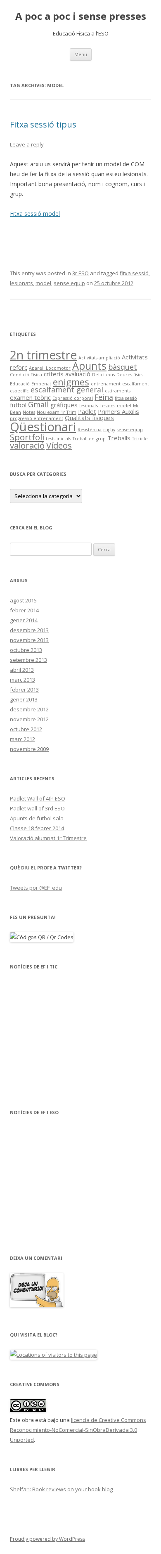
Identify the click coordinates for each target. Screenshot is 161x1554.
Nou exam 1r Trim (56, 412)
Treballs (118, 438)
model (43, 283)
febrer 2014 (24, 610)
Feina (104, 397)
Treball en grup (89, 439)
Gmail (38, 404)
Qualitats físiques (89, 417)
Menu (80, 54)
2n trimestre (43, 355)
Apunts (89, 366)
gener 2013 (24, 699)
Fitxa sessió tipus (43, 124)
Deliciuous (103, 375)
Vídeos (59, 445)
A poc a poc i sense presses (80, 16)
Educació (20, 384)
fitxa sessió (134, 273)
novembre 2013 (29, 640)
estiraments (117, 391)
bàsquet (122, 367)
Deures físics (129, 375)
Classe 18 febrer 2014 (37, 828)
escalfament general (67, 389)
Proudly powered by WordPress (47, 1538)
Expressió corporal (72, 398)
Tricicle (140, 439)
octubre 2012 (26, 729)
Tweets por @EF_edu (36, 887)
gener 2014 (24, 620)
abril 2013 (22, 669)
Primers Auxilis (118, 411)
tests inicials (58, 439)
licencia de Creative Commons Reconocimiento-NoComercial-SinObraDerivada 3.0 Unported (78, 1429)
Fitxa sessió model (35, 213)
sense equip (69, 283)
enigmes (71, 382)
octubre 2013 (26, 650)
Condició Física (26, 375)
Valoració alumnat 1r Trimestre (48, 838)
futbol (18, 405)
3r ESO (80, 273)
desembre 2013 (29, 630)
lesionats (21, 283)
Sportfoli (27, 437)
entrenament (106, 384)
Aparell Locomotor (50, 368)
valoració (27, 445)
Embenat (41, 384)
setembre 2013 (28, 660)
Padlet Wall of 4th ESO (37, 798)
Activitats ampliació (99, 358)
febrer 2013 (24, 689)
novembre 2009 (29, 749)
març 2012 (22, 739)
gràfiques (64, 405)
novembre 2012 (29, 719)
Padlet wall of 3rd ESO (37, 808)
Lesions (107, 406)
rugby (109, 429)
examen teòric (30, 397)
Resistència (90, 429)
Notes (29, 412)
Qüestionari (43, 426)
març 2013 (22, 679)
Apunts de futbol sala (37, 818)
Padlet (87, 411)
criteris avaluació (67, 374)
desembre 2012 (29, 709)
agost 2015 (23, 600)
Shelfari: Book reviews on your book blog (61, 1489)
